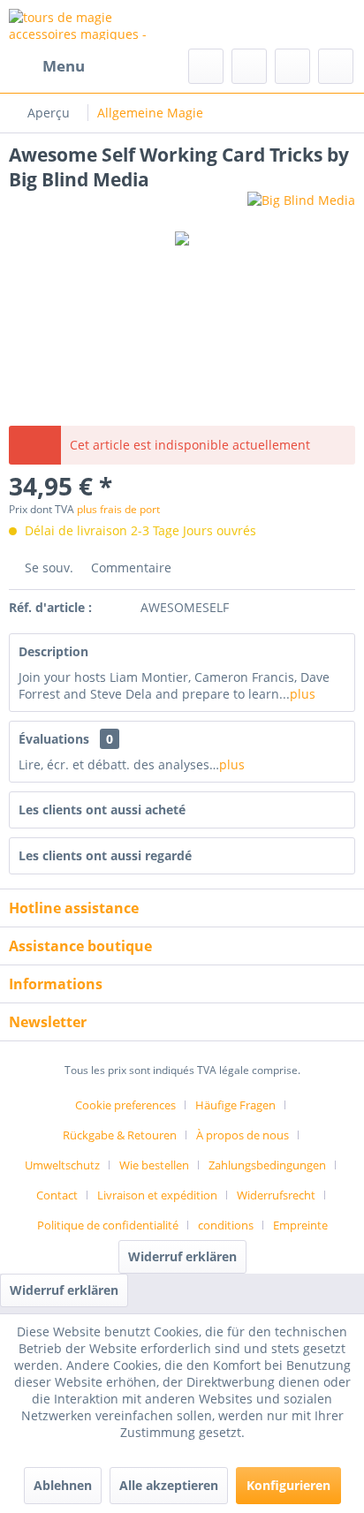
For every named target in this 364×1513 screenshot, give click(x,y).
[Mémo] (249, 66)
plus (302, 693)
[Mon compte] (292, 66)
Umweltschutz (62, 1165)
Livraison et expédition (157, 1195)
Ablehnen (63, 1485)
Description (53, 651)
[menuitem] (47, 66)
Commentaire (129, 567)
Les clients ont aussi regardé (105, 855)
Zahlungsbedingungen (267, 1165)
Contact (57, 1195)
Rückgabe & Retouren (120, 1135)
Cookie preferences (125, 1105)
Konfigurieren (288, 1485)
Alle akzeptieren (168, 1485)
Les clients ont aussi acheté (102, 809)
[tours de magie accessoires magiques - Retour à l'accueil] (95, 24)
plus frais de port (118, 509)
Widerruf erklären (182, 1256)
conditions (226, 1225)
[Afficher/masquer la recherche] (206, 66)
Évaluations (54, 738)
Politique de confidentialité (107, 1225)
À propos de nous (242, 1135)
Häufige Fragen (235, 1105)
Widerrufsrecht (276, 1195)
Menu (63, 66)
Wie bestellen (154, 1165)
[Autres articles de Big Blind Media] (301, 207)
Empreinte (300, 1225)
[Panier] (335, 66)
